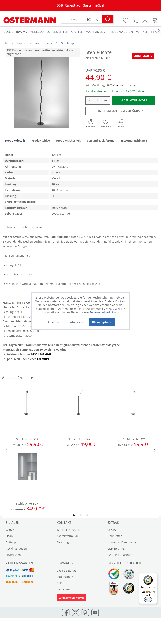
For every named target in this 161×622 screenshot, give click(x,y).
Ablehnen (54, 322)
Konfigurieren (76, 322)
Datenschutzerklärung (104, 312)
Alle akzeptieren (102, 322)
